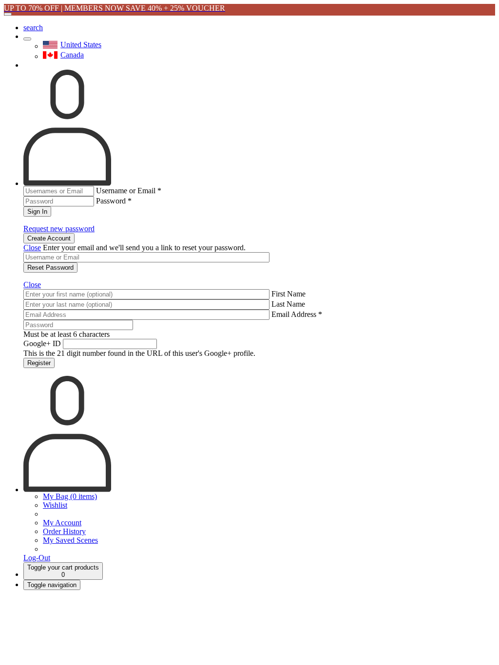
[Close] (8, 14)
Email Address (296, 314)
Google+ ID (42, 343)
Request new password (59, 228)
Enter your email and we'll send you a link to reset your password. (144, 247)
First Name (288, 294)
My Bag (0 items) (70, 496)
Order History (64, 531)
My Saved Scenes (70, 540)
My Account (62, 522)
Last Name (288, 304)
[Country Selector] (27, 38)
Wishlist (55, 505)
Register (39, 363)
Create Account (49, 238)
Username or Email (128, 190)
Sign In (37, 211)
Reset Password (50, 267)
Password (114, 201)
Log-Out (36, 558)
